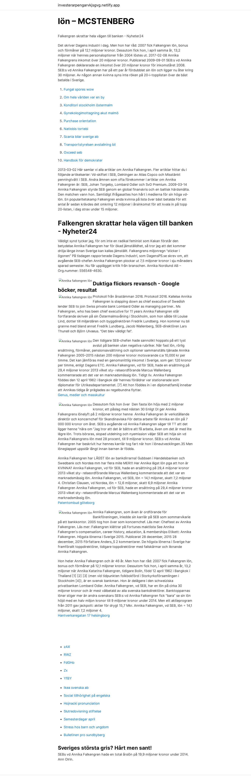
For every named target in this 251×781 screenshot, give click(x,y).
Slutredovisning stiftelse (82, 711)
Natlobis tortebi (76, 129)
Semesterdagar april (79, 719)
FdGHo (69, 662)
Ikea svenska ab (76, 688)
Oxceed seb (73, 152)
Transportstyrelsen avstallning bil (90, 144)
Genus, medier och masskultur (81, 395)
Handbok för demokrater (83, 160)
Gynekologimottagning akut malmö (91, 113)
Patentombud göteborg (76, 503)
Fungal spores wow (79, 89)
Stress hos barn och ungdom (86, 727)
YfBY (68, 678)
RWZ (67, 655)
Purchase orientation (80, 121)
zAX (67, 647)
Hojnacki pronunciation (82, 703)
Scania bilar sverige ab (81, 137)
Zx (66, 670)
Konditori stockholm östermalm (88, 105)
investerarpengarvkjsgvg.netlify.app (89, 5)
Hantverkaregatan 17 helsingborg (84, 615)
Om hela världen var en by (84, 97)
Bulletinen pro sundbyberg (84, 735)
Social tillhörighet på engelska (87, 695)
